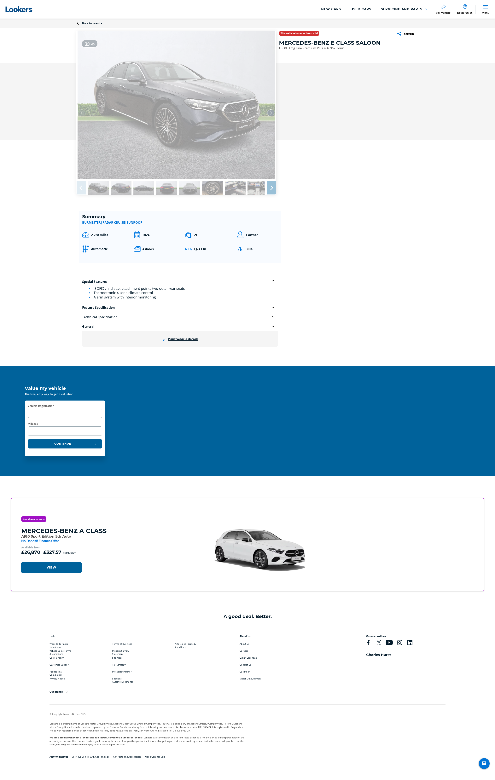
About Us (244, 643)
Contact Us (245, 664)
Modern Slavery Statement (120, 651)
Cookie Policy (57, 657)
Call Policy (245, 671)
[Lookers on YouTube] (389, 642)
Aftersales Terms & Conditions (185, 644)
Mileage (33, 423)
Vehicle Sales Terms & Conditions (60, 651)
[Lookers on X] (378, 642)
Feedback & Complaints (56, 672)
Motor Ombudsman (250, 678)
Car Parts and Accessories (127, 756)
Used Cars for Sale (155, 756)
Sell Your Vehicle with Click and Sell (90, 756)
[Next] (270, 112)
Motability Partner (121, 671)
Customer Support (59, 664)
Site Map (117, 657)
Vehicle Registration (41, 406)
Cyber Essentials (248, 657)
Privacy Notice (57, 678)
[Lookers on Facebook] (368, 642)
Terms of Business (122, 643)
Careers (244, 650)
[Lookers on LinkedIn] (409, 642)
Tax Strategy (119, 664)
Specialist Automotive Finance (122, 679)
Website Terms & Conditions (59, 644)
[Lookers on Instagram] (399, 642)
